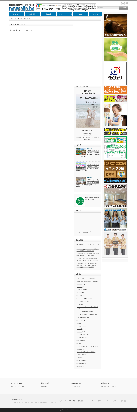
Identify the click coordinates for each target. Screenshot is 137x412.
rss (122, 3)
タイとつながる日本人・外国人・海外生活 (87, 307)
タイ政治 (79, 329)
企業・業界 (32, 14)
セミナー (79, 287)
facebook (127, 3)
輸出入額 (79, 366)
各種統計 (48, 14)
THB (84, 232)
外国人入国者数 (81, 360)
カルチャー (96, 14)
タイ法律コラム (80, 337)
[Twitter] (122, 401)
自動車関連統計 (81, 363)
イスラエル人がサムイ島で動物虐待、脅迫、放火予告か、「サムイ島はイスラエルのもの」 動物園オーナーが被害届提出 (88, 265)
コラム (80, 14)
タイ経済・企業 (81, 334)
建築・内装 (81, 354)
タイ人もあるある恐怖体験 (84, 311)
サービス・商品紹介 (81, 317)
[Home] (12, 19)
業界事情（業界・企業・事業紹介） (86, 352)
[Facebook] (125, 401)
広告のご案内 (44, 386)
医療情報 (79, 349)
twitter (124, 3)
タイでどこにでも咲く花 (83, 298)
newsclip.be (17, 399)
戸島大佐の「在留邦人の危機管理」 (86, 314)
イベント (79, 284)
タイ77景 (79, 295)
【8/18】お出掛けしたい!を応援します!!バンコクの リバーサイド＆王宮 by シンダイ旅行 (87, 167)
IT (77, 343)
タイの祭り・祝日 (81, 301)
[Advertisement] (87, 53)
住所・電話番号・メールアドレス (109, 386)
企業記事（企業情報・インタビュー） (86, 346)
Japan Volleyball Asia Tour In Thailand (86, 281)
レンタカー (80, 320)
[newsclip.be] (22, 11)
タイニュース (16, 14)
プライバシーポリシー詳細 (17, 386)
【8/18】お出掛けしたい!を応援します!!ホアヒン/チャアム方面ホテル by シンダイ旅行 (87, 153)
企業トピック (80, 289)
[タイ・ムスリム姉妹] (88, 127)
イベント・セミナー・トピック (64, 14)
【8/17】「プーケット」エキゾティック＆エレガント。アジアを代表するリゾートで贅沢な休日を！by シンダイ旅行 (87, 182)
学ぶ (78, 323)
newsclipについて (75, 386)
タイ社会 (79, 331)
